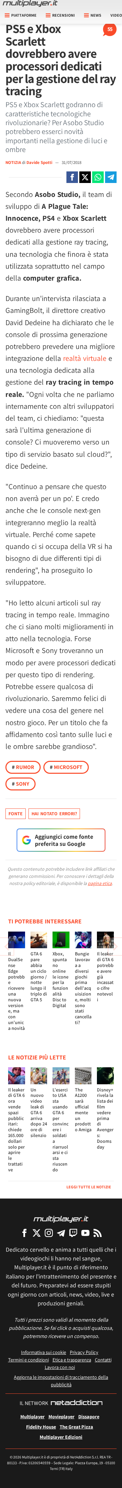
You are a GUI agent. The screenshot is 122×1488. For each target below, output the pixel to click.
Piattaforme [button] (24, 15)
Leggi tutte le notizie (88, 1186)
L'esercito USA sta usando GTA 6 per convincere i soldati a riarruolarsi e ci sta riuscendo (60, 1130)
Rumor (23, 767)
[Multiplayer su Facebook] (24, 1232)
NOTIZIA (13, 162)
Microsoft (66, 767)
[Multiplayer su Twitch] (73, 1232)
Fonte (15, 813)
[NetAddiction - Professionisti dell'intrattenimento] (76, 1403)
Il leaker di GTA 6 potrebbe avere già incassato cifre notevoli (105, 976)
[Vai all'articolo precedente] (115, 946)
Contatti (103, 1359)
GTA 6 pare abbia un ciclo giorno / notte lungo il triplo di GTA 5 (38, 976)
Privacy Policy (84, 1352)
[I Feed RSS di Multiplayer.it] (98, 1232)
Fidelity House (41, 1426)
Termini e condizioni (28, 1359)
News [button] (95, 15)
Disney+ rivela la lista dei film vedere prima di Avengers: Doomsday (105, 1118)
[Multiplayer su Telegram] (61, 1232)
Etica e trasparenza (72, 1359)
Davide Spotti (39, 162)
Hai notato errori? (54, 813)
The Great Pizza (76, 1426)
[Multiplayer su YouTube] (85, 1232)
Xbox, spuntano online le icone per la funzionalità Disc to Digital (60, 979)
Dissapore (88, 1416)
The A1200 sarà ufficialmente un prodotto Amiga (83, 1110)
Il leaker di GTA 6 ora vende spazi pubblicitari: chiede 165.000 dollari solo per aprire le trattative (16, 1130)
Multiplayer (32, 1416)
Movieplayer (61, 1416)
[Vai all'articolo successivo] (7, 946)
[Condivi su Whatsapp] (98, 177)
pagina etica (100, 883)
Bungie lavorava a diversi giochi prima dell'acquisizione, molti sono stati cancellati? (83, 988)
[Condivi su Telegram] (111, 177)
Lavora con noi (60, 1367)
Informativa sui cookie (43, 1352)
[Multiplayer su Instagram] (49, 1232)
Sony (20, 783)
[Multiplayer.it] (30, 3)
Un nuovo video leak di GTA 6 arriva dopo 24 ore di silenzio (38, 1112)
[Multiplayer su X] (37, 1232)
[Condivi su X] (85, 177)
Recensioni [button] (63, 15)
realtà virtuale (84, 358)
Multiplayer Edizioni (61, 1437)
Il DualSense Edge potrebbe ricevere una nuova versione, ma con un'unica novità (16, 991)
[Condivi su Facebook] (72, 177)
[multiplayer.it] (61, 1218)
